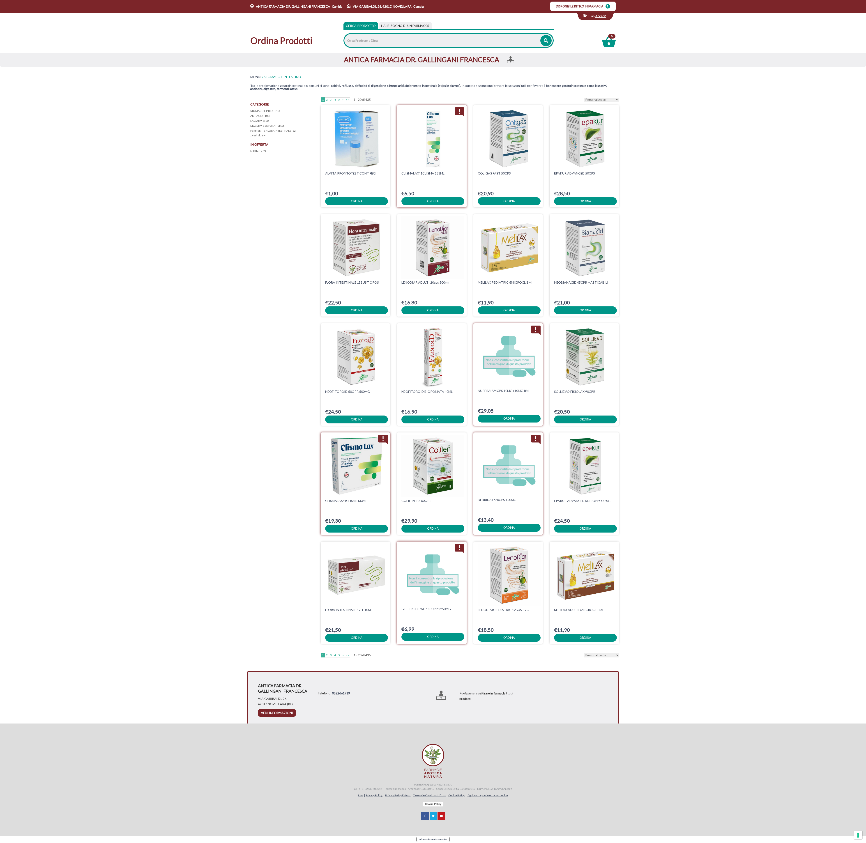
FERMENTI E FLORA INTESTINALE (273, 130)
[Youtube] (441, 816)
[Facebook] (425, 816)
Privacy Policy (374, 795)
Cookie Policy (456, 795)
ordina (356, 201)
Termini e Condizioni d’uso (429, 795)
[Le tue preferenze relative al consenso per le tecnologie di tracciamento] (858, 835)
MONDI (255, 76)
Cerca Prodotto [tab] (361, 26)
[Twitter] (433, 816)
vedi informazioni (277, 713)
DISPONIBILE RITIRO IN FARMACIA (579, 6)
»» (347, 99)
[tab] (405, 25)
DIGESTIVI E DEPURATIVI (267, 125)
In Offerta (258, 151)
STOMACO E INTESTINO (265, 111)
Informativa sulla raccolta (433, 839)
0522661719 (341, 693)
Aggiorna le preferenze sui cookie (488, 795)
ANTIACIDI (260, 115)
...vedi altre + (257, 135)
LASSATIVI (259, 120)
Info (360, 795)
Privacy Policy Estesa (398, 795)
